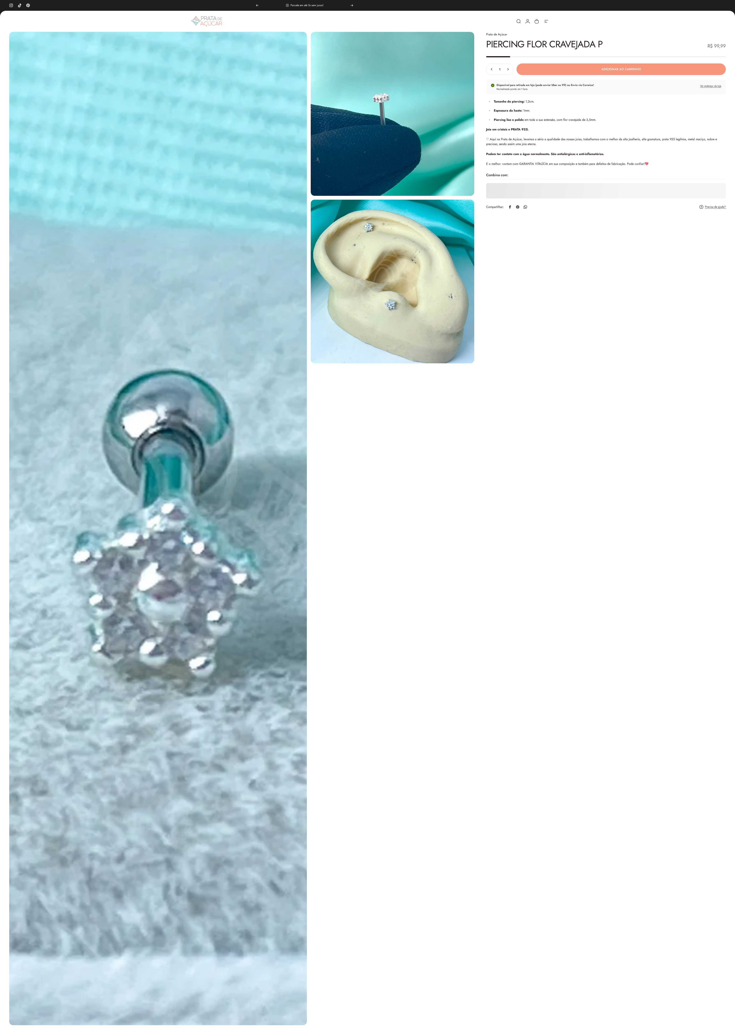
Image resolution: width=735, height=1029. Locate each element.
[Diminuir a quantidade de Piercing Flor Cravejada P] (490, 69)
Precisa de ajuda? (715, 207)
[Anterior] (257, 5)
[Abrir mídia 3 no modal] (392, 282)
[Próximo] (352, 5)
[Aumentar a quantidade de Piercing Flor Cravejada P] (508, 69)
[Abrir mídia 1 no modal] (158, 528)
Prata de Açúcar (496, 34)
